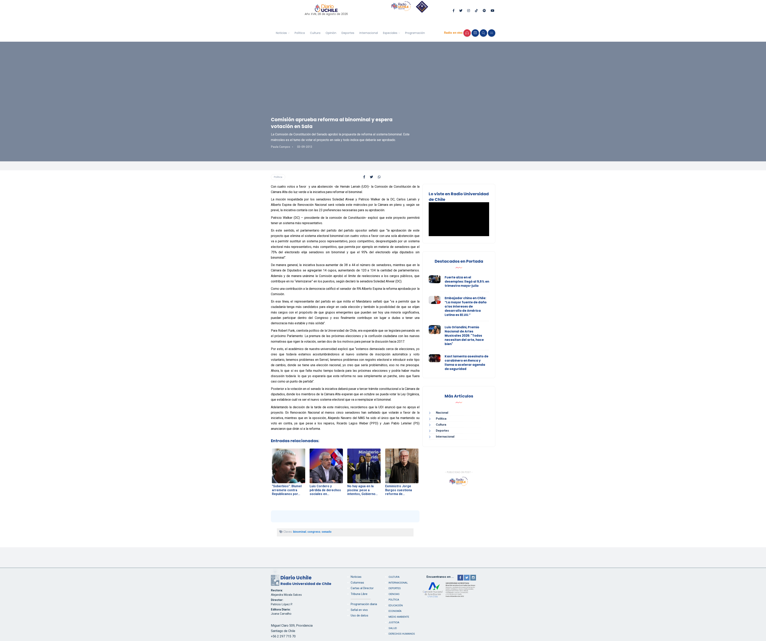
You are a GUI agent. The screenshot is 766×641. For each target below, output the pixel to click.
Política (300, 33)
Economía (395, 610)
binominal (299, 531)
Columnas (357, 582)
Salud (393, 628)
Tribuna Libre (359, 594)
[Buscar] (483, 33)
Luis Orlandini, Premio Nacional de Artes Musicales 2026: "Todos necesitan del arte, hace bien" (464, 335)
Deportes (348, 33)
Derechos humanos (402, 633)
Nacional (442, 412)
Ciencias (394, 594)
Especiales (390, 33)
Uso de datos (359, 615)
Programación (415, 33)
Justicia (394, 622)
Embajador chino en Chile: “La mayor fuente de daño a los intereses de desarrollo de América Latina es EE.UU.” (466, 306)
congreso (313, 531)
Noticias (281, 33)
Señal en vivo (359, 610)
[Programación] (475, 33)
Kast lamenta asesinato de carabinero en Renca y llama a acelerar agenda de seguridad (466, 362)
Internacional (368, 33)
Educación (396, 605)
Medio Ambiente (399, 616)
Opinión (331, 33)
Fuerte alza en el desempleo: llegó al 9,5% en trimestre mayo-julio (467, 281)
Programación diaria (364, 604)
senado (327, 531)
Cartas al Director (362, 588)
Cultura (315, 33)
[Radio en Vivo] (467, 33)
